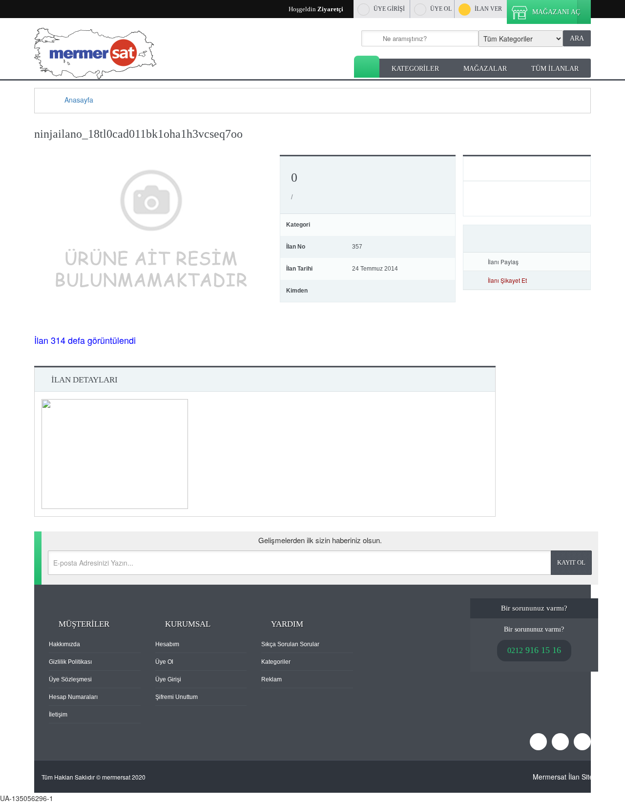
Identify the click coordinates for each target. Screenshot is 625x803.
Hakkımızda (64, 644)
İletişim (58, 714)
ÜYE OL (441, 8)
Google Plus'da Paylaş (580, 261)
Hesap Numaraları (73, 697)
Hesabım (167, 644)
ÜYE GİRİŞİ (389, 8)
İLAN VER (488, 8)
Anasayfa (366, 67)
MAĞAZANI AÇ (556, 12)
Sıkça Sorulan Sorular (290, 644)
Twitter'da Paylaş (566, 261)
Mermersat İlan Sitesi (565, 777)
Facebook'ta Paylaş (552, 261)
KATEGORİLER (415, 68)
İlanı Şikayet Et (507, 280)
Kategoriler (276, 661)
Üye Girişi (168, 679)
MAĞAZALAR (485, 68)
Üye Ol (164, 661)
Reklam (271, 679)
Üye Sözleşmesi (70, 679)
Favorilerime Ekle (527, 239)
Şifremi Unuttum (176, 697)
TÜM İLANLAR (555, 68)
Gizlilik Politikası (70, 661)
